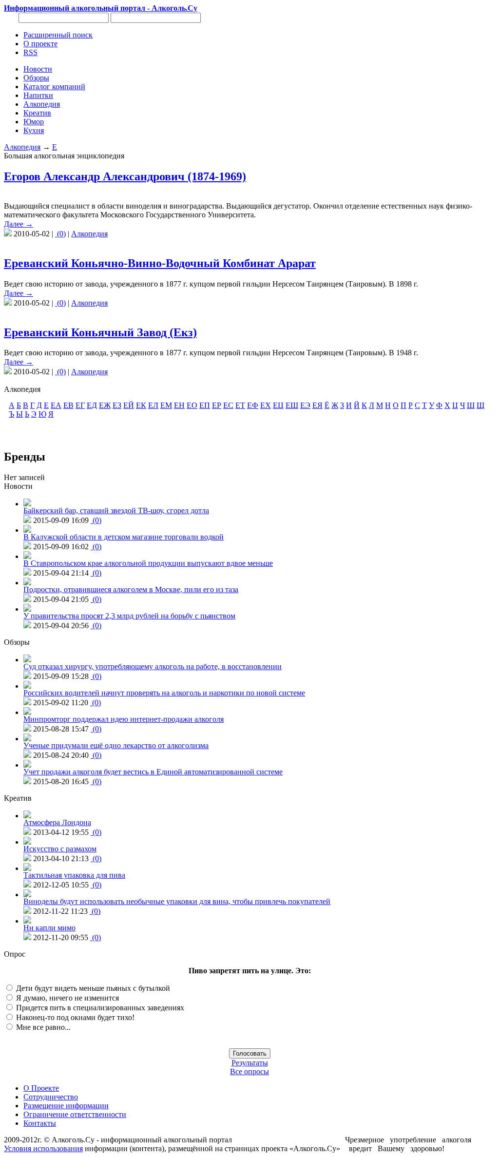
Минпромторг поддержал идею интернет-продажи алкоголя (123, 719)
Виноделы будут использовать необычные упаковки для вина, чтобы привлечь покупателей (176, 901)
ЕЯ (317, 405)
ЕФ (252, 405)
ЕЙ (128, 405)
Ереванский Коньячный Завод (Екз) (100, 332)
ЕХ (265, 405)
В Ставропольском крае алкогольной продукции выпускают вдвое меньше (148, 563)
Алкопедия (22, 147)
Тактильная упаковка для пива (74, 875)
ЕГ (80, 405)
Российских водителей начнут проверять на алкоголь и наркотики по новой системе (164, 693)
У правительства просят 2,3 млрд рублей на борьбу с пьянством (129, 616)
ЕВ (68, 405)
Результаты (249, 1063)
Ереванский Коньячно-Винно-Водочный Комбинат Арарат (160, 263)
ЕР (216, 405)
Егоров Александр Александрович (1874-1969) (125, 176)
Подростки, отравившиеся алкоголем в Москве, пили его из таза (130, 589)
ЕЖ (105, 405)
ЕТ (240, 405)
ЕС (228, 405)
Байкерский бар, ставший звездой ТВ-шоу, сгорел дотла (116, 510)
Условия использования (43, 1148)
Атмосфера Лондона (57, 822)
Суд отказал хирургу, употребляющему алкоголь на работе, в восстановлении (152, 666)
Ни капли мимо (49, 928)
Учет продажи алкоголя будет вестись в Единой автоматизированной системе (153, 772)
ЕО (192, 405)
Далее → (18, 224)
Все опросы (249, 1071)
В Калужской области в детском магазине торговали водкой (123, 537)
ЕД (92, 405)
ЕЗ (117, 405)
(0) (60, 234)
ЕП (204, 405)
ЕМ (166, 405)
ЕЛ (153, 405)
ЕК (141, 405)
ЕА (56, 405)
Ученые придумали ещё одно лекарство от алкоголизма (116, 745)
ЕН (179, 405)
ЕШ (292, 405)
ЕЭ (305, 405)
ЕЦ (278, 405)
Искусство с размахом (59, 849)
